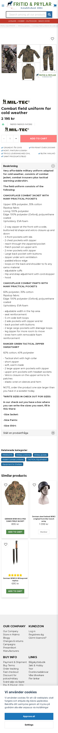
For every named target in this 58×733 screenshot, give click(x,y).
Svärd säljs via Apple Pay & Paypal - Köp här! (13, 685)
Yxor (31, 668)
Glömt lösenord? (38, 637)
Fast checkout (11, 672)
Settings (29, 724)
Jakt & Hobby (36, 665)
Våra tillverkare (36, 675)
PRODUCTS (7, 455)
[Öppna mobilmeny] (3, 5)
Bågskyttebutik (37, 662)
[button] (52, 39)
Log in (32, 631)
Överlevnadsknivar (38, 672)
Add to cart (15, 591)
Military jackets (24, 26)
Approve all (29, 716)
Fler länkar (34, 678)
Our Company (10, 631)
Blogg (6, 637)
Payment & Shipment (15, 662)
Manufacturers (11, 651)
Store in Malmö (11, 634)
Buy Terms (9, 665)
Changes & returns (13, 641)
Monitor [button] (43, 532)
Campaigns (9, 644)
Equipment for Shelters (12, 464)
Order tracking (11, 668)
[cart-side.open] (55, 5)
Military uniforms (23, 455)
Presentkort (9, 647)
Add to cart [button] (15, 532)
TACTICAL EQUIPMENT (37, 459)
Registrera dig (36, 634)
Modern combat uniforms (13, 459)
